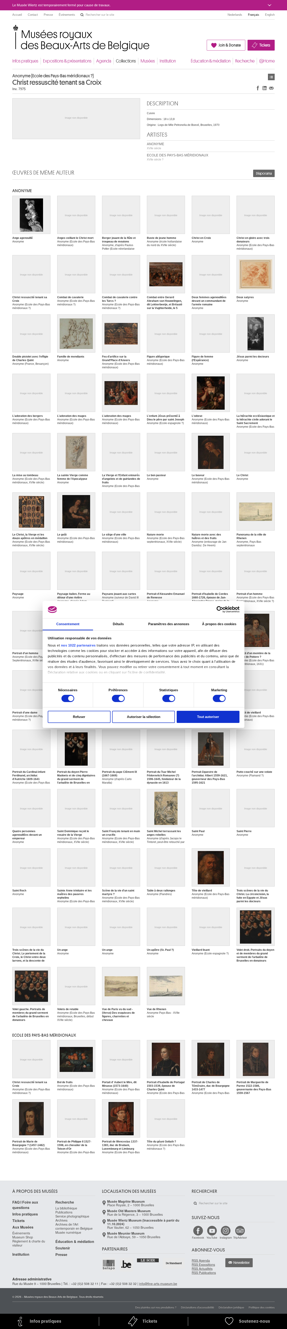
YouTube (212, 1237)
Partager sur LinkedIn (264, 88)
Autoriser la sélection (143, 717)
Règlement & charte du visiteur (28, 1243)
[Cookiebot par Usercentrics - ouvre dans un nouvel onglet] (219, 609)
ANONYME (155, 146)
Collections (126, 61)
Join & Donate (230, 45)
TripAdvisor (240, 1237)
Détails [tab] (118, 624)
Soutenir (62, 1248)
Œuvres (271, 77)
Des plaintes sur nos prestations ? (155, 1307)
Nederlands (235, 14)
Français (253, 14)
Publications (63, 1212)
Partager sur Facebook (257, 88)
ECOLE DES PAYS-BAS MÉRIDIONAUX (177, 157)
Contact (33, 14)
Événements (67, 14)
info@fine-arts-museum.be (158, 1283)
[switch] (118, 698)
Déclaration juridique (231, 1307)
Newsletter (241, 1263)
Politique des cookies (262, 1307)
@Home (267, 61)
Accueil (17, 14)
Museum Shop (22, 1237)
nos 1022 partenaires (78, 645)
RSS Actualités (202, 1269)
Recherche (244, 61)
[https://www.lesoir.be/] (148, 1260)
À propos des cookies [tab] (219, 624)
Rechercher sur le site (82, 15)
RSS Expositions (203, 1264)
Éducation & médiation (210, 61)
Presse (48, 14)
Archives (61, 1220)
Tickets (264, 45)
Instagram (226, 1237)
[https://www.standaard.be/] (174, 1263)
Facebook (198, 1237)
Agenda (103, 61)
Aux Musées (22, 1227)
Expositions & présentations (67, 61)
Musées (148, 61)
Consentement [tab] (67, 624)
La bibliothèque (66, 1208)
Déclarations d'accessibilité (197, 1307)
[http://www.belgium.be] (126, 1264)
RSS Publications (204, 1273)
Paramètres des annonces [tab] (168, 624)
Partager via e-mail (271, 88)
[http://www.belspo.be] (109, 1264)
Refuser (79, 717)
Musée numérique (68, 1232)
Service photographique (72, 1216)
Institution (168, 61)
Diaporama (264, 173)
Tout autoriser (208, 717)
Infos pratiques (25, 61)
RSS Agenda (201, 1260)
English (270, 14)
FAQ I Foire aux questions (25, 1205)
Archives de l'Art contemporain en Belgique (74, 1226)
